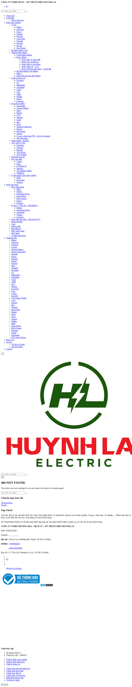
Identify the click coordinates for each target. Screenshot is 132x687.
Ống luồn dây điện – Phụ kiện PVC (25, 219)
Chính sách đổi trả (13, 673)
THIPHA (20, 173)
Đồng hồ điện (17, 222)
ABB (18, 94)
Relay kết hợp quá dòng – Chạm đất (36, 69)
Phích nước (16, 226)
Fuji (18, 92)
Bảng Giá (10, 340)
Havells (19, 43)
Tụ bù (13, 25)
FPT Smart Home (18, 337)
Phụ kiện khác (22, 138)
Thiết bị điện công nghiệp (16, 659)
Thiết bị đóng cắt (18, 78)
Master (19, 113)
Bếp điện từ (16, 229)
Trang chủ (10, 16)
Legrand (19, 101)
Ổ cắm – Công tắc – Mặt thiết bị (24, 205)
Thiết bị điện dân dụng (15, 662)
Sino (13, 266)
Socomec (20, 145)
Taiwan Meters (22, 108)
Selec (18, 110)
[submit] (26, 11)
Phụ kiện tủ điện (18, 104)
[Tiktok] (7, 559)
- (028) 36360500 (15, 548)
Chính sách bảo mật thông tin (18, 668)
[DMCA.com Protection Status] (46, 586)
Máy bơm (15, 233)
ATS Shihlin (21, 154)
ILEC (18, 124)
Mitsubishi (20, 85)
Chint (18, 90)
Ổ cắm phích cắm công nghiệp (23, 175)
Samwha (20, 29)
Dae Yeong (21, 48)
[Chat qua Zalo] (2, 685)
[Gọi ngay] (7, 685)
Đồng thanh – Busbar (20, 141)
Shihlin (19, 97)
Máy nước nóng (17, 231)
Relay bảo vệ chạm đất (31, 60)
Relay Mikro (21, 57)
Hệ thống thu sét (18, 157)
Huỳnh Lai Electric (14, 568)
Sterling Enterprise (24, 127)
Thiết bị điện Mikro (19, 53)
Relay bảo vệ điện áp (30, 62)
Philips (19, 192)
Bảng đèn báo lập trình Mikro (28, 76)
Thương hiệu (11, 238)
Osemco (19, 148)
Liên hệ (9, 349)
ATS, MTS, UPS (18, 143)
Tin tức (9, 342)
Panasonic (20, 180)
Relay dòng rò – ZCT (30, 66)
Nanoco (19, 182)
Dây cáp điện (16, 159)
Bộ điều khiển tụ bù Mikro (27, 71)
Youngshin (20, 106)
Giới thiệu (10, 18)
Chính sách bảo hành (14, 671)
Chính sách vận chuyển (15, 675)
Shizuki (19, 34)
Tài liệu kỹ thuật (18, 344)
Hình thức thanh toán (14, 678)
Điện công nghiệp (13, 22)
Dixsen (19, 129)
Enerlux (19, 36)
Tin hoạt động (17, 347)
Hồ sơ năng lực (17, 20)
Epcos (19, 32)
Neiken (19, 215)
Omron (19, 134)
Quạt (13, 224)
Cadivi (19, 161)
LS (17, 83)
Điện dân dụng (12, 185)
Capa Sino (20, 39)
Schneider (20, 87)
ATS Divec (21, 152)
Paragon (19, 203)
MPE (18, 178)
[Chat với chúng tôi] (5, 685)
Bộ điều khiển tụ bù (19, 50)
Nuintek (19, 41)
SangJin (19, 168)
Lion (18, 164)
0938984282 (15, 544)
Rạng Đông (21, 196)
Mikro (19, 27)
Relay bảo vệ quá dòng (31, 64)
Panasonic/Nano (23, 194)
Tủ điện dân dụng (18, 236)
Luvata (14, 247)
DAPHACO (21, 166)
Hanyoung (20, 131)
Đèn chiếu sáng (17, 187)
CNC (18, 115)
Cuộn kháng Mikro (24, 55)
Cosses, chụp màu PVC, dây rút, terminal (33, 136)
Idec (18, 122)
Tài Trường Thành (24, 171)
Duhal (19, 201)
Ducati (19, 46)
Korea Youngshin (18, 252)
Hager (19, 99)
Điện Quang (21, 198)
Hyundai (20, 80)
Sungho (19, 117)
